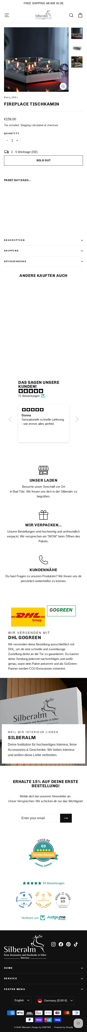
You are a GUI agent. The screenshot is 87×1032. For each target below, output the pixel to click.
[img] (45, 391)
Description (14, 240)
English (19, 1000)
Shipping (25, 125)
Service (10, 978)
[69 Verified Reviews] (43, 869)
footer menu (14, 989)
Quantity (11, 133)
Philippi (11, 97)
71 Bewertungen (29, 396)
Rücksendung (15, 261)
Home (8, 968)
